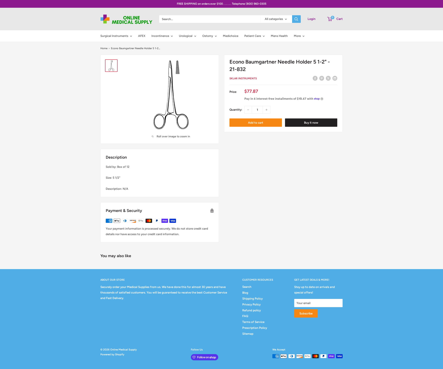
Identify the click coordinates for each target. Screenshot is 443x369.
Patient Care (252, 36)
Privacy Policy (251, 304)
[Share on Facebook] (315, 78)
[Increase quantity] (266, 109)
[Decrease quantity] (248, 109)
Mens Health (279, 36)
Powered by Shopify (112, 354)
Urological (185, 36)
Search (246, 286)
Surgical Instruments (114, 36)
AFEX (141, 36)
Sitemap (247, 333)
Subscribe (306, 313)
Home (103, 48)
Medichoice (230, 36)
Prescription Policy (254, 328)
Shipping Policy (252, 298)
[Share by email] (334, 78)
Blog (245, 292)
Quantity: (235, 109)
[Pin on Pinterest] (321, 78)
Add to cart (255, 122)
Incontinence (160, 36)
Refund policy (251, 310)
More (297, 36)
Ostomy (207, 36)
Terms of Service (253, 322)
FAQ (245, 316)
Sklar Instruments (243, 78)
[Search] (296, 19)
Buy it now (311, 122)
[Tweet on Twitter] (328, 78)
